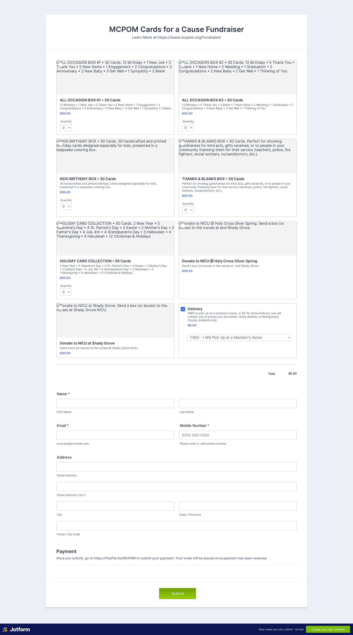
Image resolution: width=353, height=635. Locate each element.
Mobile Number (194, 425)
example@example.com (73, 443)
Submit (177, 593)
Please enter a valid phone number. (203, 443)
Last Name (186, 412)
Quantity (66, 121)
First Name (64, 412)
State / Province (190, 514)
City (59, 514)
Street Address (67, 475)
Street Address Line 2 (71, 495)
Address (64, 457)
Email (63, 425)
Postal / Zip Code (68, 534)
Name (63, 394)
